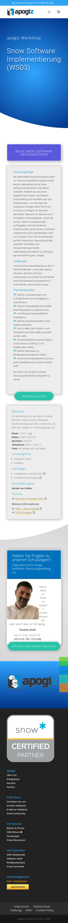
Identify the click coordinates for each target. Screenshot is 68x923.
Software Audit (14, 858)
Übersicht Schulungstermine (29, 498)
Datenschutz (42, 906)
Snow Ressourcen (16, 840)
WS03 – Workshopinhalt (27, 508)
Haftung (16, 910)
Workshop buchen (34, 396)
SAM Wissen (13, 831)
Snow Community (16, 813)
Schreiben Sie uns (16, 801)
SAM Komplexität (16, 854)
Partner (11, 787)
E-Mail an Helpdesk (17, 809)
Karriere (11, 783)
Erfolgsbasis (13, 779)
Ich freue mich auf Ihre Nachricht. (34, 646)
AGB (29, 910)
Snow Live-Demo (15, 866)
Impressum (21, 906)
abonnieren (18, 887)
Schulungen (13, 836)
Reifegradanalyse (16, 862)
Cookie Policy (45, 910)
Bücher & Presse (15, 828)
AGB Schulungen (23, 512)
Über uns (12, 775)
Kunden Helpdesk (16, 805)
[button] (63, 687)
